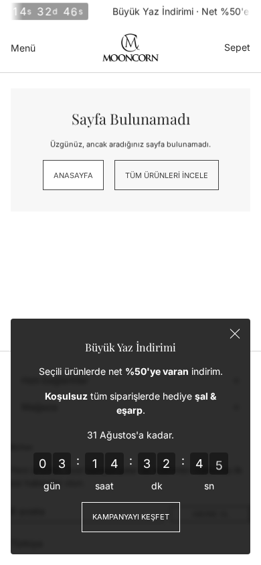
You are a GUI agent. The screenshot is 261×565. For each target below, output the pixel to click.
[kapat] (235, 334)
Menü (23, 48)
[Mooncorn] (130, 47)
